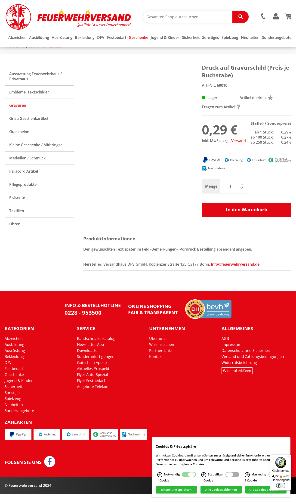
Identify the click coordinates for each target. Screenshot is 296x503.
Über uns (157, 338)
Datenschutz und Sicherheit (246, 350)
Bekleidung (14, 356)
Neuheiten (14, 404)
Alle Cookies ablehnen (221, 490)
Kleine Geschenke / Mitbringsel (36, 144)
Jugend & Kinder (19, 380)
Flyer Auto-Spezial (92, 374)
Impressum (231, 344)
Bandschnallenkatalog (96, 338)
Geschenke (14, 374)
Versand (238, 140)
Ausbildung (14, 344)
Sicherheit (13, 386)
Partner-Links (161, 350)
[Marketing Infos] (247, 474)
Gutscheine (19, 131)
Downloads (87, 350)
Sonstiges (13, 392)
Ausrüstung (15, 350)
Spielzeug (13, 398)
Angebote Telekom (93, 386)
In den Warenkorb (246, 209)
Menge (211, 186)
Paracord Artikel (23, 171)
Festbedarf (14, 368)
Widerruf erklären (237, 371)
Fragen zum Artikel (218, 106)
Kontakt (156, 356)
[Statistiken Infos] (203, 474)
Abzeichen (14, 338)
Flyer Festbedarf (91, 380)
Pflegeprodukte (23, 184)
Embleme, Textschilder (29, 92)
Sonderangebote (19, 410)
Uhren (14, 224)
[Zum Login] (276, 16)
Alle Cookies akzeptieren (266, 490)
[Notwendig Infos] (159, 474)
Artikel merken (253, 97)
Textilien (16, 210)
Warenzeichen (161, 344)
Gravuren (17, 105)
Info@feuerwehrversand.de (235, 264)
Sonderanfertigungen (95, 356)
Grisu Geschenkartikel (28, 118)
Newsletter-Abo (90, 344)
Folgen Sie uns (23, 462)
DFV (8, 362)
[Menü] (288, 457)
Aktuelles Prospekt (93, 368)
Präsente (17, 197)
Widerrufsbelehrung (239, 362)
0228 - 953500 (83, 312)
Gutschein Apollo (92, 362)
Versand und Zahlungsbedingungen (253, 356)
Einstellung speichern (176, 490)
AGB (225, 338)
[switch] (280, 485)
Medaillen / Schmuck (27, 158)
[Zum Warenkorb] (288, 18)
